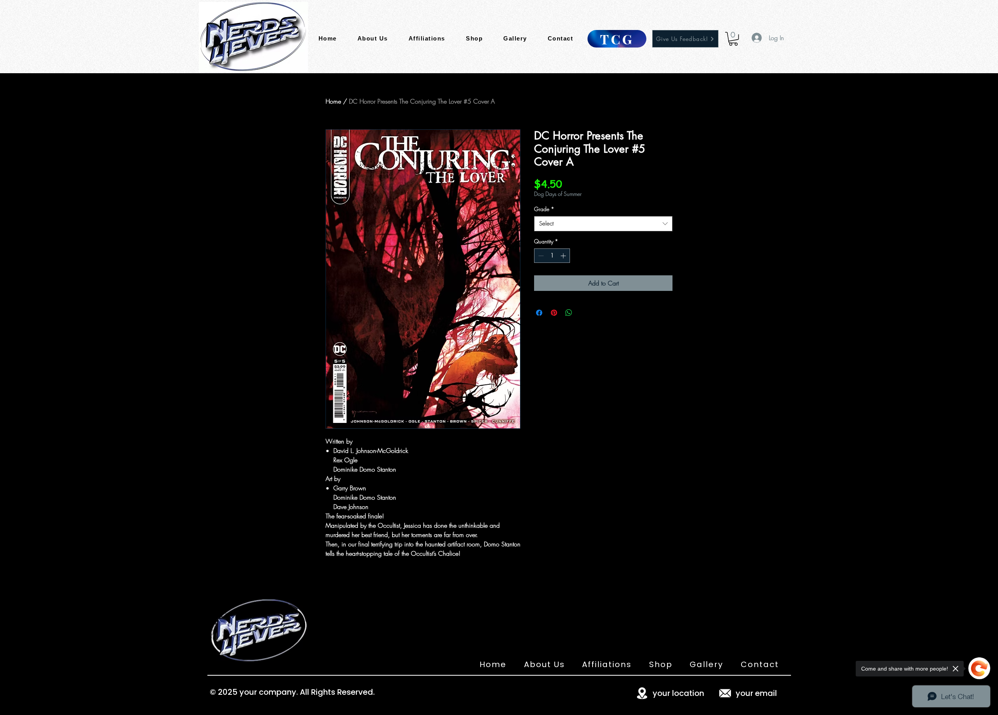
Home (333, 101)
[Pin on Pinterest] (554, 312)
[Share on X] (583, 312)
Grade (544, 209)
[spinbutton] (552, 255)
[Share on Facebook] (539, 312)
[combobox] (603, 223)
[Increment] (564, 255)
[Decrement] (540, 255)
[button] (733, 39)
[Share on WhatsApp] (568, 312)
